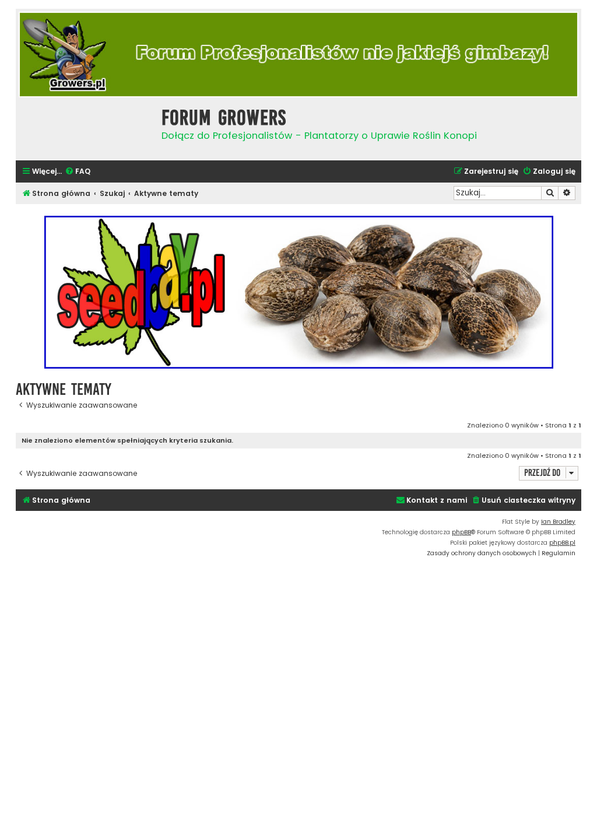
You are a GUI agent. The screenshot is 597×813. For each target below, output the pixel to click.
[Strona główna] (86, 127)
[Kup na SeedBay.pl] (298, 292)
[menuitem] (77, 172)
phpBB (461, 532)
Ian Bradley (558, 521)
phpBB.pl (562, 542)
